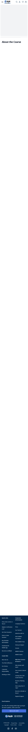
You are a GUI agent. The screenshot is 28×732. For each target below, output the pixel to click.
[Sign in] (20, 2)
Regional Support (19, 696)
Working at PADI (6, 674)
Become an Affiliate (7, 651)
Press (16, 627)
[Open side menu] (2, 2)
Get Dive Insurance (7, 632)
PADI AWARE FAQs (20, 641)
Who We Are (5, 659)
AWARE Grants (19, 654)
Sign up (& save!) (14, 711)
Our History (5, 666)
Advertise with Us (19, 633)
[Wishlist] (23, 2)
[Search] (17, 2)
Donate (17, 648)
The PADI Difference (7, 663)
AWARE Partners (19, 651)
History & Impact (19, 645)
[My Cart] (26, 2)
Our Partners (18, 630)
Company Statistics (20, 623)
